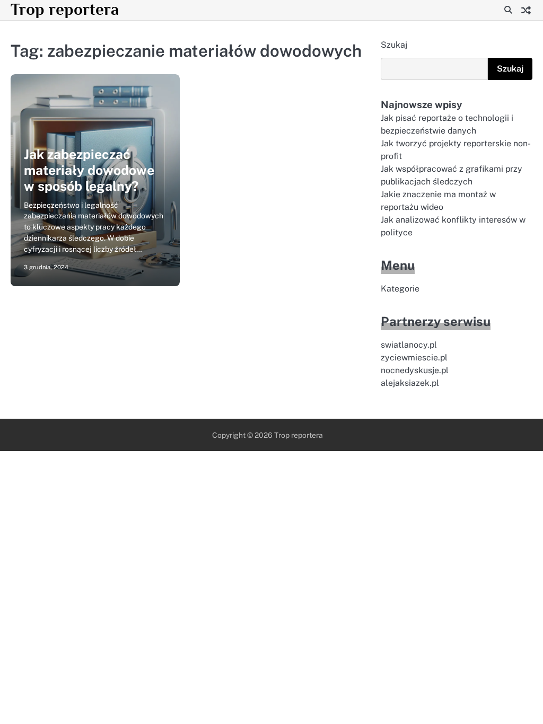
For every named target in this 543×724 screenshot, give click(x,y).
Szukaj (394, 45)
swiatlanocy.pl (409, 345)
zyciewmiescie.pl (414, 357)
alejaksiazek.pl (410, 383)
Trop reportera (65, 9)
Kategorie (400, 289)
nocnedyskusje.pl (415, 370)
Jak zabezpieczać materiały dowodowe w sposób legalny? (89, 170)
